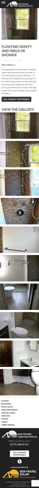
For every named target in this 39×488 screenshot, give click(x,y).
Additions (5, 416)
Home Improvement (9, 410)
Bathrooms (6, 404)
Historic (4, 419)
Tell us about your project (16, 99)
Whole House (7, 407)
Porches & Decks (8, 413)
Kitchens (5, 401)
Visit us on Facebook (19, 461)
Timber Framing (8, 425)
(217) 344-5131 (19, 444)
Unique (4, 422)
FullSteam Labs (23, 486)
